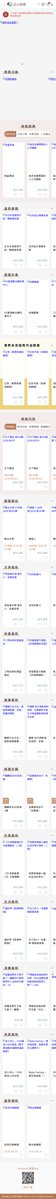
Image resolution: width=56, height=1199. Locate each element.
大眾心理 (22, 134)
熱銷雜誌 (10, 426)
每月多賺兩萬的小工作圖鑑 (37, 177)
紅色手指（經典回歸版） (37, 385)
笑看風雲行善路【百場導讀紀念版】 (37, 675)
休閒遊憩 (34, 426)
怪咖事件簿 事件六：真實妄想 (13, 606)
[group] (28, 43)
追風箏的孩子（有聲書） (36, 808)
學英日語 (22, 426)
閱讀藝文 (46, 426)
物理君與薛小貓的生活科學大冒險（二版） (37, 877)
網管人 (32, 538)
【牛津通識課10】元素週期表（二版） (13, 877)
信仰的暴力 (35, 605)
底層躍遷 (33, 312)
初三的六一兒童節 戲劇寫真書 (37, 941)
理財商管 (10, 134)
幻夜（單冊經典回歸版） (12, 385)
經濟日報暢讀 (11, 1144)
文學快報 (34, 134)
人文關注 (46, 134)
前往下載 (28, 1187)
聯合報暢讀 (35, 1144)
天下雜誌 (9, 468)
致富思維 (9, 175)
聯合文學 (9, 538)
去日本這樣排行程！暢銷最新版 (12, 248)
